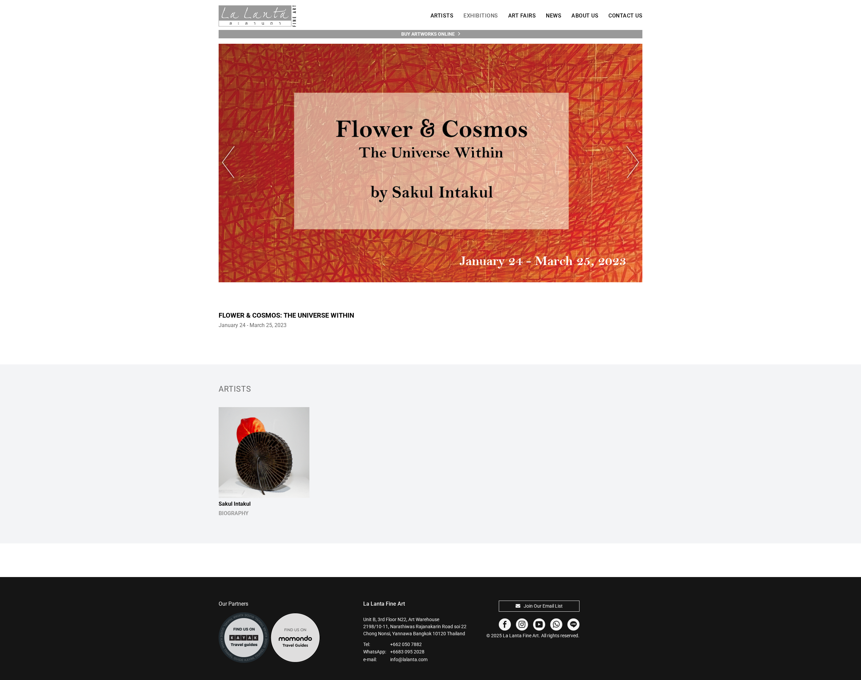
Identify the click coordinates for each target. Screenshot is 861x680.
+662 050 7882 (406, 644)
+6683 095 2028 (407, 651)
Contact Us (625, 15)
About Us (584, 15)
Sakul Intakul (235, 504)
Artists (442, 15)
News (553, 15)
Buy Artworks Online (428, 34)
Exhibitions (480, 15)
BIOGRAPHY (234, 513)
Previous (232, 162)
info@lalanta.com (408, 659)
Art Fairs (522, 15)
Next (629, 162)
